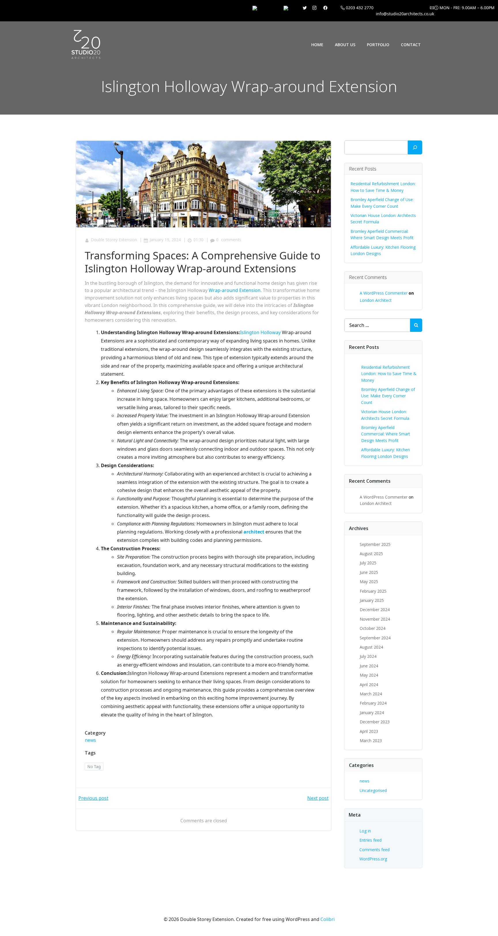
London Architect (376, 300)
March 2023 (371, 740)
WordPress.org (373, 859)
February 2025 (373, 591)
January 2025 (372, 600)
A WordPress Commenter (384, 293)
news (90, 740)
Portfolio (378, 44)
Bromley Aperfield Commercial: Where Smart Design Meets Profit (385, 434)
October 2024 (372, 628)
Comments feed (374, 849)
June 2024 (369, 666)
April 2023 (369, 731)
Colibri (327, 919)
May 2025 (369, 581)
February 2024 (373, 703)
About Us (345, 44)
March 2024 (371, 694)
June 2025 (369, 572)
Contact (411, 44)
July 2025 (368, 563)
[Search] (415, 147)
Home (317, 44)
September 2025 (375, 544)
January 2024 (372, 712)
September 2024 (375, 638)
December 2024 (375, 609)
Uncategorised (373, 790)
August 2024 (371, 647)
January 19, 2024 (165, 239)
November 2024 (375, 619)
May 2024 (369, 675)
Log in (365, 831)
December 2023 (375, 722)
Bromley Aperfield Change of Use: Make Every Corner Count (388, 396)
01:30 (198, 239)
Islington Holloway (260, 332)
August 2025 (371, 553)
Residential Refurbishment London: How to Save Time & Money (388, 373)
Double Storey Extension (114, 239)
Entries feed (370, 840)
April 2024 (369, 684)
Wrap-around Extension (235, 290)
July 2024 (368, 656)
